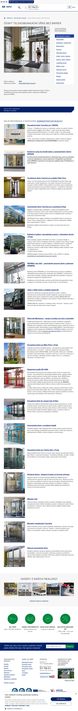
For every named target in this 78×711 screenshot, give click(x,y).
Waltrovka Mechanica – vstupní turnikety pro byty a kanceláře (50, 318)
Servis (23, 670)
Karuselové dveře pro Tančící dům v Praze (43, 450)
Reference (9, 18)
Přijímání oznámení (9, 683)
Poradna (6, 666)
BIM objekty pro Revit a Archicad (22, 2)
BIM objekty (7, 677)
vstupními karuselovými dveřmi (51, 331)
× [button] (76, 694)
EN (1, 2)
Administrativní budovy (20, 18)
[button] (27, 706)
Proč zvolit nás (8, 670)
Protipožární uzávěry (27, 668)
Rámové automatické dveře (37, 548)
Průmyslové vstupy (27, 666)
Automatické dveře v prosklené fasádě (41, 425)
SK (6, 2)
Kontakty (6, 664)
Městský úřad (32, 499)
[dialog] (39, 701)
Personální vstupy (26, 664)
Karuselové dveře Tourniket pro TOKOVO (42, 125)
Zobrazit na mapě (69, 680)
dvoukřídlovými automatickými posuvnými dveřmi (42, 256)
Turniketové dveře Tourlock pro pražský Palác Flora (46, 178)
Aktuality (6, 668)
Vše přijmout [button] (61, 699)
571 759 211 (33, 7)
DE (4, 2)
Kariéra (24, 675)
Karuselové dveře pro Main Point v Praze (42, 345)
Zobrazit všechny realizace (39, 601)
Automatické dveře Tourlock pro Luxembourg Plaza (46, 206)
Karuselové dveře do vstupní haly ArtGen (42, 401)
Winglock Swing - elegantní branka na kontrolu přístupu (48, 474)
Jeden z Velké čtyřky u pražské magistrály (43, 290)
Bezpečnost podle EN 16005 (37, 369)
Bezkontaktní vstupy (27, 662)
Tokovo (39, 130)
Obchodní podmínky (9, 674)
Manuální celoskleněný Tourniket (39, 523)
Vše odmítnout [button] (61, 703)
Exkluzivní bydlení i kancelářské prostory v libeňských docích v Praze (50, 235)
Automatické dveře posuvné (27, 83)
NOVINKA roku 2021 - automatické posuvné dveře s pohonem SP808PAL (50, 264)
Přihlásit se (70, 646)
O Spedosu (25, 673)
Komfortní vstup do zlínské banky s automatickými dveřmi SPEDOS (49, 152)
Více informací (43, 703)
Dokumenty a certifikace (10, 679)
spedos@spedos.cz (45, 673)
